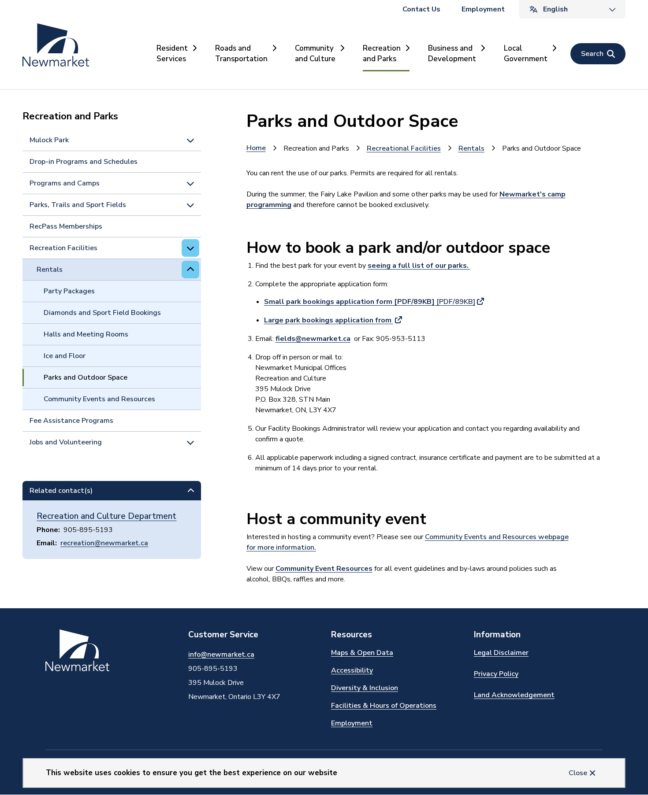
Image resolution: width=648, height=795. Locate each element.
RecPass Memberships (66, 226)
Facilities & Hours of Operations (383, 705)
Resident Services (172, 53)
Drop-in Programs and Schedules (84, 161)
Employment (483, 9)
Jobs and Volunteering (66, 442)
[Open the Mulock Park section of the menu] (190, 140)
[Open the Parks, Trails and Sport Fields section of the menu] (190, 205)
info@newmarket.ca (221, 654)
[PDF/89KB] (369, 302)
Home (256, 148)
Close (578, 773)
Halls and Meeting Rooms (86, 334)
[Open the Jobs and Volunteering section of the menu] (190, 442)
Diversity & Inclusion (364, 688)
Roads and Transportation (241, 53)
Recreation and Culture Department (106, 516)
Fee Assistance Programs (71, 420)
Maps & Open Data (362, 653)
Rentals (50, 269)
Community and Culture (315, 53)
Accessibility (352, 670)
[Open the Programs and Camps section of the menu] (190, 183)
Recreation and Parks (382, 53)
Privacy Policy (496, 674)
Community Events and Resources (99, 399)
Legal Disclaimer (501, 653)
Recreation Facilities (63, 248)
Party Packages (69, 291)
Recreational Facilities (404, 148)
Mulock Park (49, 140)
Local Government (525, 53)
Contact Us (421, 9)
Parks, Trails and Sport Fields (78, 205)
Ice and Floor (65, 356)
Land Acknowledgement (514, 695)
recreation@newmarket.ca (104, 543)
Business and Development (452, 53)
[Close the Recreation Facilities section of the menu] (190, 248)
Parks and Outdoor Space (85, 377)
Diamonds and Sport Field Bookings (102, 313)
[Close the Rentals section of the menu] (190, 269)
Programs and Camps (65, 183)
